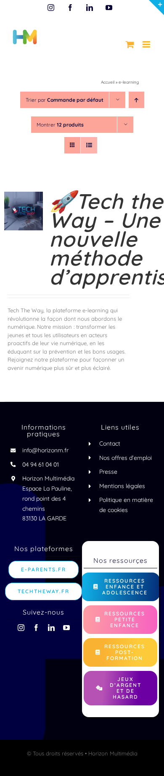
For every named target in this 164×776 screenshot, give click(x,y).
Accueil (107, 82)
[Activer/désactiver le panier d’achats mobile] (130, 44)
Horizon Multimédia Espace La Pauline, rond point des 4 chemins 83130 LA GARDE (48, 498)
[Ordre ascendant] (136, 99)
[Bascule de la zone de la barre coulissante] (156, 7)
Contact (109, 443)
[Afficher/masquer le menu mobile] (147, 44)
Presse (108, 471)
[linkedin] (51, 627)
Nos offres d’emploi (125, 458)
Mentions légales (122, 486)
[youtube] (66, 627)
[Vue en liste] (89, 145)
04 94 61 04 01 (40, 464)
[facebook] (36, 627)
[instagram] (21, 627)
